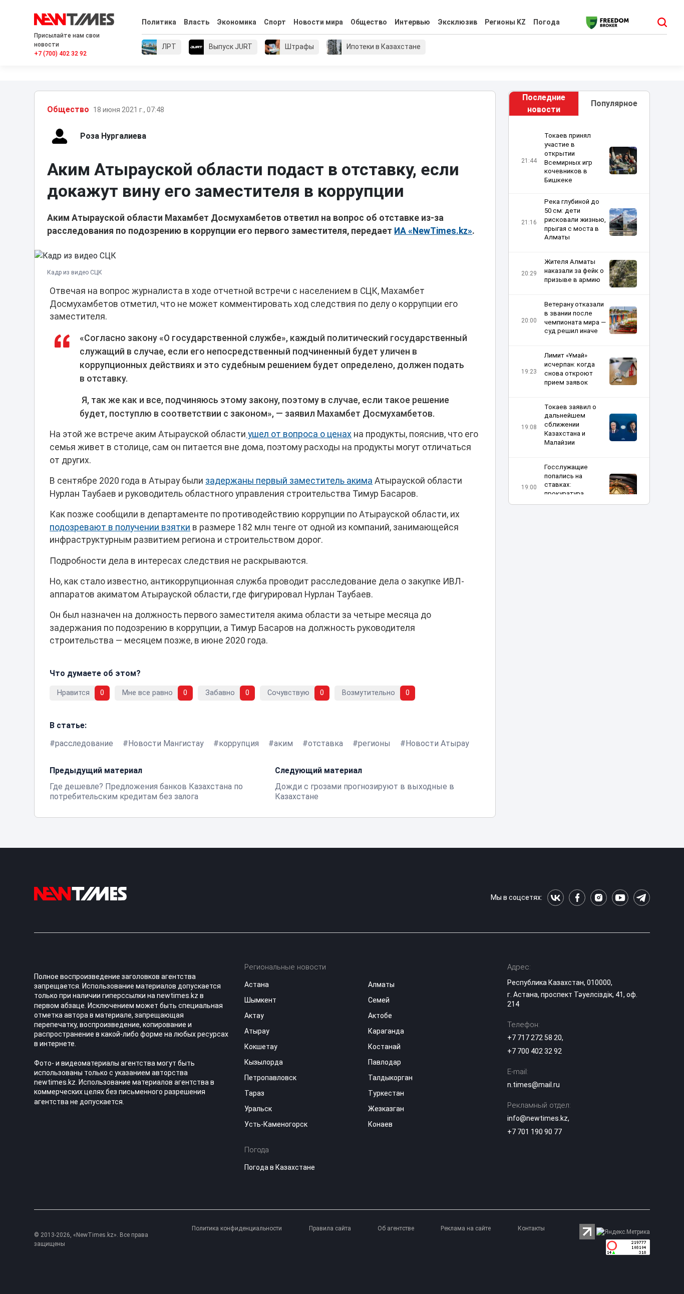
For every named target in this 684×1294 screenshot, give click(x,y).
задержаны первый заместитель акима (289, 481)
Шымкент (260, 1000)
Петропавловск (270, 1078)
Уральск (258, 1109)
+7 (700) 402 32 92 (60, 53)
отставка (325, 743)
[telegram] (641, 897)
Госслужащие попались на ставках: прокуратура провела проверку (573, 484)
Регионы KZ (505, 22)
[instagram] (598, 897)
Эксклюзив (457, 22)
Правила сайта (330, 1228)
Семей (379, 1000)
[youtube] (620, 897)
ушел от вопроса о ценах (299, 434)
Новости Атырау (437, 743)
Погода (546, 22)
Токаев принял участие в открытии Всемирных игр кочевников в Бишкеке (568, 158)
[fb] (577, 897)
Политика (159, 22)
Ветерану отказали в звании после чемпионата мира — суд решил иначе (575, 317)
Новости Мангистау (166, 743)
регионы (374, 743)
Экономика (236, 22)
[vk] (555, 897)
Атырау (256, 1031)
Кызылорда (263, 1062)
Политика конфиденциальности (237, 1228)
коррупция (239, 743)
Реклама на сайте (466, 1228)
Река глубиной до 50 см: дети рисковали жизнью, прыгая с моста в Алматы (575, 219)
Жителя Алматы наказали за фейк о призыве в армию (574, 270)
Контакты (531, 1228)
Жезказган (386, 1109)
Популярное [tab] (614, 103)
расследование (84, 743)
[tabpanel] (579, 312)
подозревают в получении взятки (120, 527)
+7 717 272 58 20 (534, 1038)
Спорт (275, 22)
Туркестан (386, 1093)
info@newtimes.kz (537, 1118)
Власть (196, 22)
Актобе (380, 1016)
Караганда (386, 1031)
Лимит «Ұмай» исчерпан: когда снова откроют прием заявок (569, 369)
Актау (254, 1016)
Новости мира (318, 22)
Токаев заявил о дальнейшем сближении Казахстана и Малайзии (570, 424)
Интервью (412, 22)
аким (283, 743)
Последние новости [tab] (543, 103)
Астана (256, 985)
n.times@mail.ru (533, 1085)
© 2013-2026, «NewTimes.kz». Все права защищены (91, 1239)
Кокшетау (260, 1047)
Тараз (254, 1093)
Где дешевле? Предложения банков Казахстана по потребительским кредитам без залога (146, 791)
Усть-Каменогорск (275, 1124)
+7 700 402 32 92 (534, 1051)
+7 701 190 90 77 (534, 1132)
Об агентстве (396, 1228)
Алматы (381, 985)
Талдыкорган (390, 1078)
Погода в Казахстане (279, 1167)
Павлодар (384, 1062)
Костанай (384, 1047)
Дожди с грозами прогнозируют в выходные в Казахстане (364, 791)
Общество (369, 22)
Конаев (380, 1124)
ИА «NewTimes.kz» (433, 231)
